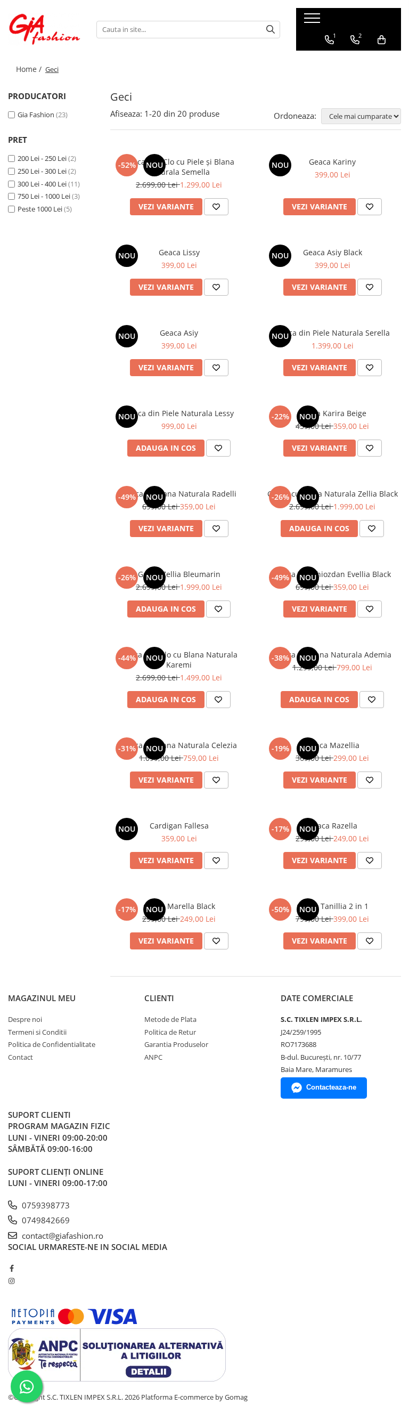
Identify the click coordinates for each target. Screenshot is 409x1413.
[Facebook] (11, 1268)
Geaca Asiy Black (332, 252)
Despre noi (25, 1019)
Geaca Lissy (179, 252)
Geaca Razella (332, 826)
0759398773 (45, 1205)
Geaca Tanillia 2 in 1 (333, 906)
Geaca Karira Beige (332, 413)
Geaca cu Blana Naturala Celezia (179, 745)
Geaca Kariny (332, 162)
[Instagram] (11, 1281)
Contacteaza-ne (331, 1087)
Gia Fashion (36, 114)
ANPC (153, 1057)
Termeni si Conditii (37, 1032)
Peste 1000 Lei (40, 209)
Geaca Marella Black (179, 906)
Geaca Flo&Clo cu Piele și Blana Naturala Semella (179, 167)
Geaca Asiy (179, 333)
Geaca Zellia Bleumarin (179, 574)
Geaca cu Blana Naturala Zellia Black (332, 494)
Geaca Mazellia (332, 745)
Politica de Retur (170, 1032)
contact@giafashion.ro (61, 1235)
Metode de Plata (170, 1019)
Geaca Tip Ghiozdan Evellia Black (332, 574)
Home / (30, 69)
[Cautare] (270, 29)
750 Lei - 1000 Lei (44, 196)
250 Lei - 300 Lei (42, 171)
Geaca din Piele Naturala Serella (332, 333)
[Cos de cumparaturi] (381, 40)
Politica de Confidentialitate (51, 1044)
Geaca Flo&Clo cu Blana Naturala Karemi (179, 659)
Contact (20, 1057)
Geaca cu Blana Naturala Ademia (332, 654)
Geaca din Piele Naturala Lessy (179, 413)
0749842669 (45, 1220)
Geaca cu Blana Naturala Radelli (178, 494)
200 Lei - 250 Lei (42, 158)
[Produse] (313, 21)
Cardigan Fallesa (179, 826)
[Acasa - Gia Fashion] (44, 29)
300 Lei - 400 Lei (42, 184)
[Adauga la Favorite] (216, 206)
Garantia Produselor (176, 1044)
